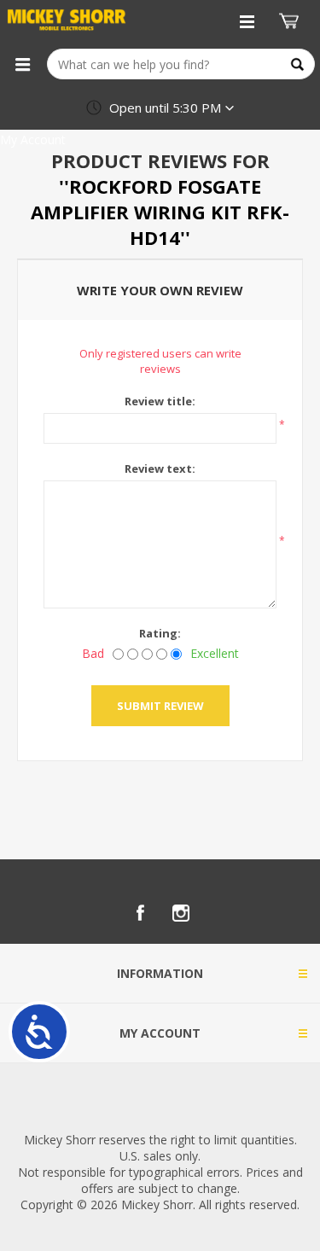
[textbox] (181, 64)
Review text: (160, 468)
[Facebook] (140, 913)
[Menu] (22, 64)
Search (297, 64)
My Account (33, 139)
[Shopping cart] (291, 21)
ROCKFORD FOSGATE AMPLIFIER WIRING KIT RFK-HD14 (160, 211)
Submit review (160, 705)
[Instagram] (181, 913)
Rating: (160, 633)
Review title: (160, 401)
